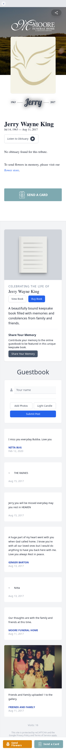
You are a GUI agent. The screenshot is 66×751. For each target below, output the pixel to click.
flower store (11, 170)
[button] (33, 666)
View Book (17, 298)
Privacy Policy (23, 735)
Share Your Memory (23, 353)
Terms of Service (42, 735)
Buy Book (36, 298)
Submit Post (33, 414)
